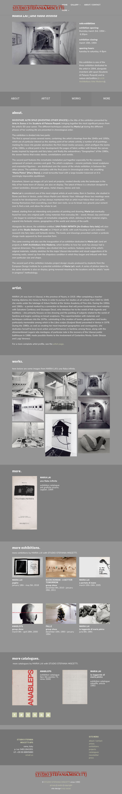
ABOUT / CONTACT (92, 5)
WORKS (76, 98)
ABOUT (15, 98)
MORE (106, 98)
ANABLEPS (17, 626)
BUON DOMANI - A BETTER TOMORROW (59, 581)
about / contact (95, 740)
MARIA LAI (45, 477)
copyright (68, 785)
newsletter (94, 755)
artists (91, 743)
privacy (53, 785)
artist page (58, 344)
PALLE (49, 626)
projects (92, 749)
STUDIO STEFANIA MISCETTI (57, 782)
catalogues (94, 752)
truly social (66, 788)
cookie (60, 785)
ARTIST (45, 98)
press (91, 757)
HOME (64, 5)
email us (29, 755)
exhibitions (94, 746)
